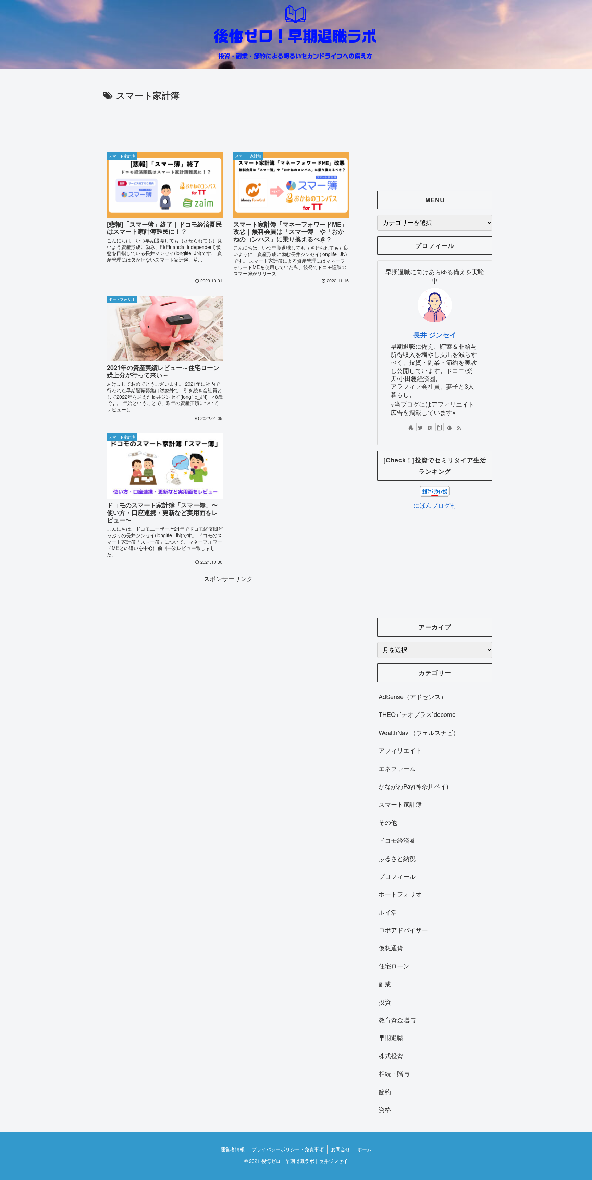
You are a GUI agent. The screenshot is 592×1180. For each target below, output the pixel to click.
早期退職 (391, 1037)
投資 (385, 1001)
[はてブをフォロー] (430, 427)
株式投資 (391, 1055)
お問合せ (340, 1149)
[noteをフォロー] (439, 427)
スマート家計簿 (400, 803)
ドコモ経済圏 (397, 839)
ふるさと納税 (397, 858)
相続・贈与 (394, 1073)
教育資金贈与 (397, 1019)
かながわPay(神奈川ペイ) (413, 786)
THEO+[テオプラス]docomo (417, 714)
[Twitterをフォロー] (420, 427)
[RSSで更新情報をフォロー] (459, 427)
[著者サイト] (411, 427)
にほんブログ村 (434, 505)
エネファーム (397, 768)
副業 (385, 983)
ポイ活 (388, 911)
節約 (385, 1091)
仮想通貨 (391, 947)
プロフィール (397, 875)
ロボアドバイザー (403, 929)
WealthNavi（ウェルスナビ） (419, 732)
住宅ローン (394, 965)
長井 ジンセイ (434, 334)
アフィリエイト (400, 750)
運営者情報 (233, 1149)
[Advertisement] (228, 122)
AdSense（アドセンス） (413, 696)
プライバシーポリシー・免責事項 (288, 1149)
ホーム (364, 1149)
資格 (385, 1109)
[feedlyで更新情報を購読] (449, 427)
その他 (388, 822)
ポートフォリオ (400, 893)
